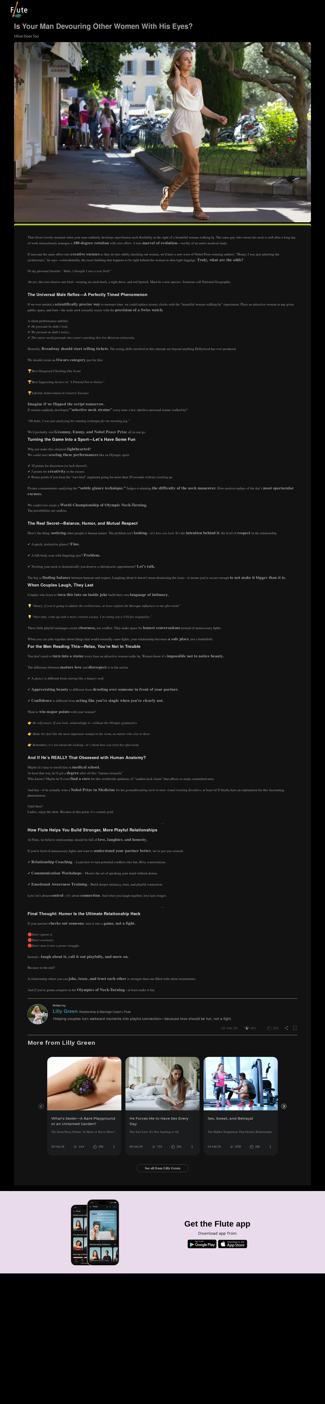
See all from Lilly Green (162, 1168)
